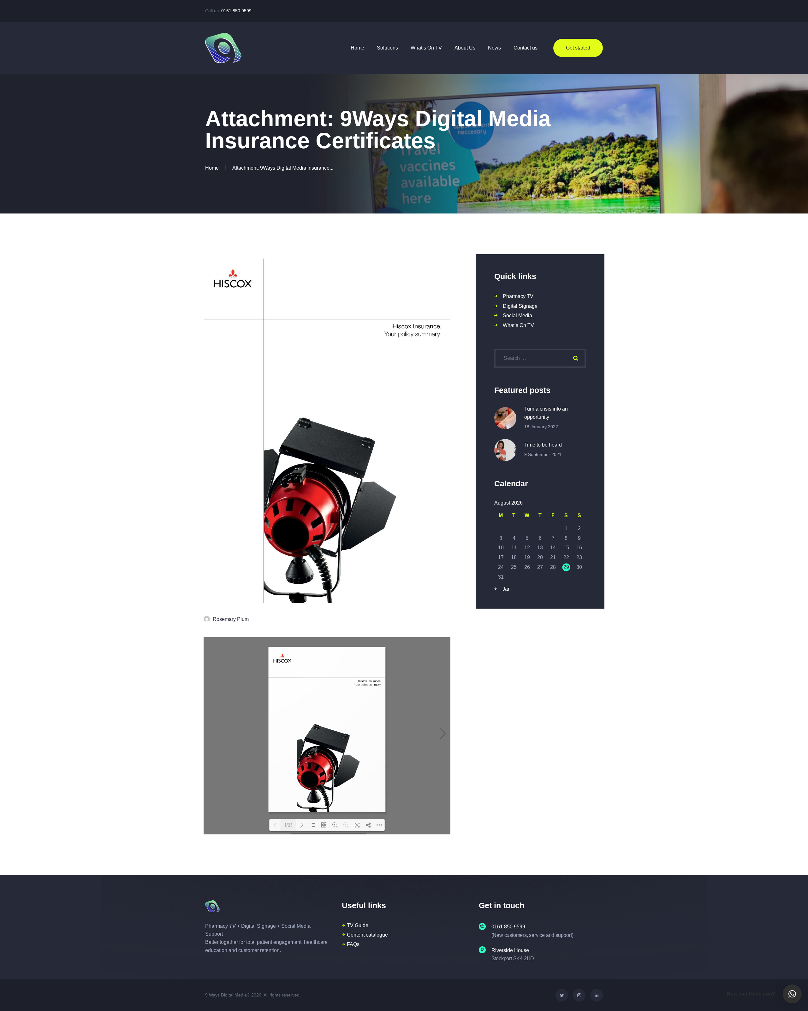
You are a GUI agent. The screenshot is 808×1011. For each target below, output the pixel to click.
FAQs (353, 944)
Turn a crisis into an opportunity (546, 413)
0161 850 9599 (236, 10)
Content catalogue (367, 935)
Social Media (517, 315)
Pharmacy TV (518, 296)
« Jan (504, 589)
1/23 (288, 825)
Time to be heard (543, 444)
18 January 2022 (541, 426)
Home (212, 168)
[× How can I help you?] (792, 994)
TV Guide (357, 925)
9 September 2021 (542, 454)
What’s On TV (518, 325)
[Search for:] (540, 358)
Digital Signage (520, 306)
